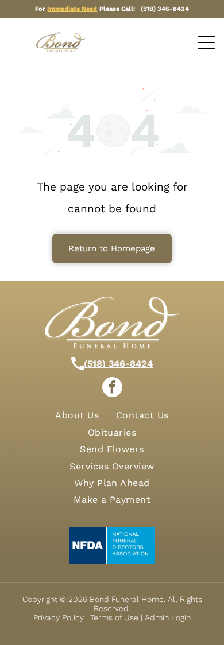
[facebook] (112, 388)
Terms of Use (114, 617)
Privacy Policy (58, 617)
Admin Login (168, 617)
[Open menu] (206, 42)
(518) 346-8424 (118, 363)
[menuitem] (77, 415)
